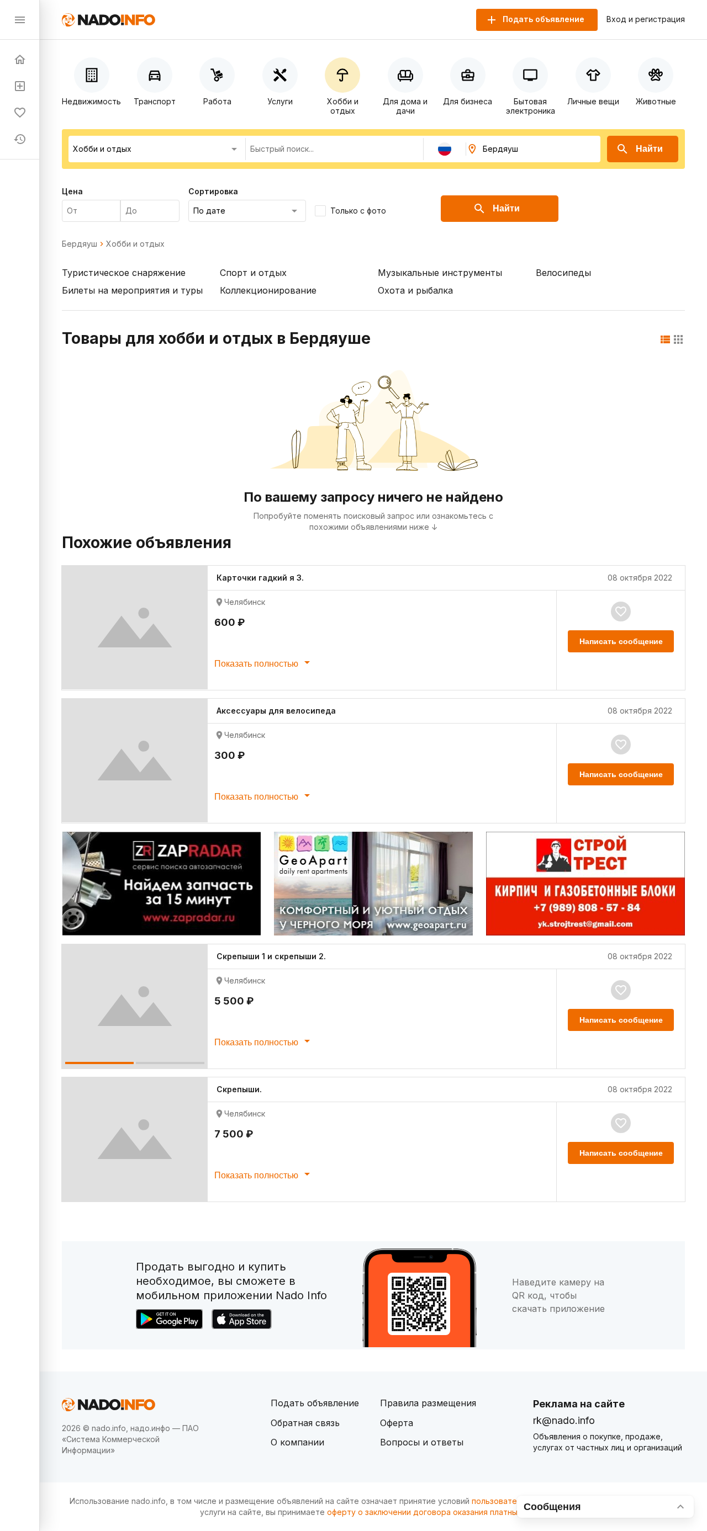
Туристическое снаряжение (124, 272)
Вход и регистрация (645, 19)
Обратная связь (305, 1422)
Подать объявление (315, 1402)
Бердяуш (79, 244)
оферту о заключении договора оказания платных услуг (436, 1512)
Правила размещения (428, 1402)
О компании (297, 1442)
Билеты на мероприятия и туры (132, 290)
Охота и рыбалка (415, 290)
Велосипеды (563, 272)
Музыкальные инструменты (440, 272)
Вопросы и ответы (421, 1442)
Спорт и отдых (253, 272)
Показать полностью (257, 663)
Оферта (396, 1422)
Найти (649, 148)
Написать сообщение (621, 641)
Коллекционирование (268, 290)
